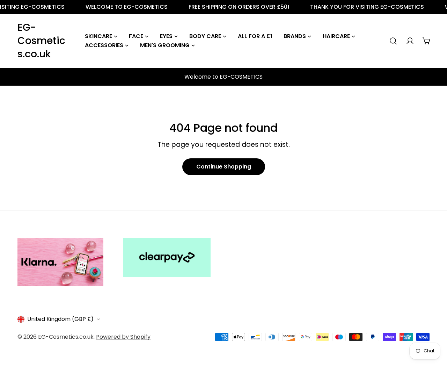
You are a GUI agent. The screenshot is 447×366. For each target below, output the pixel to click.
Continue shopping (223, 167)
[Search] (393, 41)
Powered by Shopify (123, 337)
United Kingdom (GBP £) (60, 319)
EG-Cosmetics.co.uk (41, 41)
